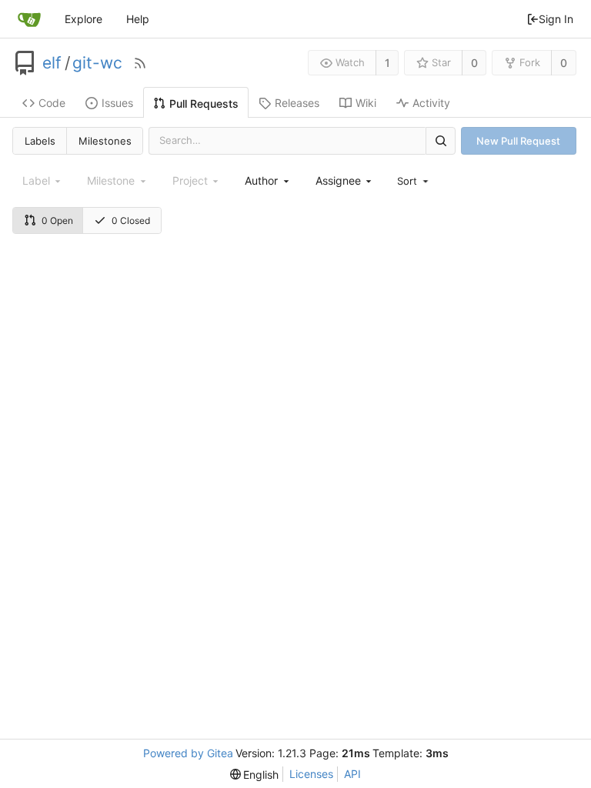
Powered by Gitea (188, 753)
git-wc (97, 63)
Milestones (105, 141)
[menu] (414, 181)
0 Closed (131, 220)
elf (52, 63)
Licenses (311, 773)
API (352, 773)
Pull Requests (204, 103)
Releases (297, 102)
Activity (431, 102)
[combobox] (268, 180)
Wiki (366, 102)
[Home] (29, 19)
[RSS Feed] (140, 63)
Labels (40, 141)
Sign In (556, 18)
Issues (117, 102)
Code (51, 102)
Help (137, 18)
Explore (83, 18)
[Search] (440, 140)
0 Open (57, 220)
